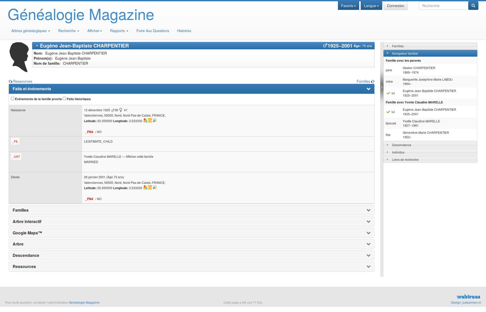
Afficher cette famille (139, 156)
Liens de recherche (405, 159)
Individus (398, 152)
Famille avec (414, 102)
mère (389, 81)
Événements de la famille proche (38, 99)
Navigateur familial (405, 53)
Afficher (93, 30)
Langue (370, 5)
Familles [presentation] (21, 210)
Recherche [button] (67, 30)
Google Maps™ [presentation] (27, 233)
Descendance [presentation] (26, 255)
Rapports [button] (118, 30)
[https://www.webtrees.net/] (405, 297)
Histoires (184, 30)
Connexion (395, 5)
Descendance (401, 145)
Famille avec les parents (403, 60)
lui (393, 93)
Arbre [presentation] (18, 244)
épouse (391, 123)
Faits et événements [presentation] (32, 88)
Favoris (347, 5)
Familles (363, 81)
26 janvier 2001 (95, 177)
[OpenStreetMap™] (155, 120)
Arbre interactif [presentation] (27, 221)
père (389, 70)
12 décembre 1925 (97, 110)
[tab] (203, 45)
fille (388, 134)
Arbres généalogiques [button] (29, 30)
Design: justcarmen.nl (466, 302)
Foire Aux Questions (152, 30)
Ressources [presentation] (24, 266)
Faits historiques (78, 99)
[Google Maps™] (145, 120)
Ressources (22, 81)
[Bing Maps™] (150, 120)
